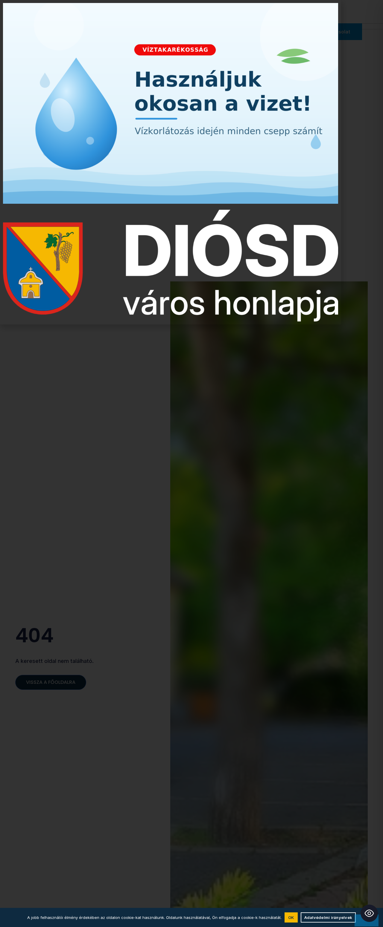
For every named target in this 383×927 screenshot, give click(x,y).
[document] (191, 463)
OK (291, 917)
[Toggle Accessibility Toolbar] (369, 913)
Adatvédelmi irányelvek (328, 917)
